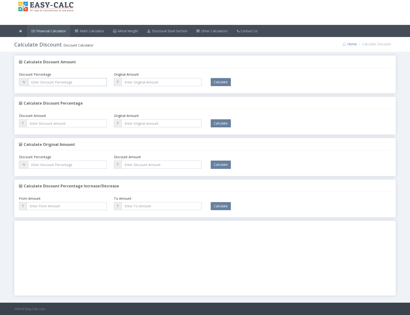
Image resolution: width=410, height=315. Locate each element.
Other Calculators (214, 31)
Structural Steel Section (169, 31)
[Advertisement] (236, 13)
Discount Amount (32, 115)
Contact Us (249, 31)
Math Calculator (91, 31)
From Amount (30, 198)
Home (352, 44)
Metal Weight (127, 31)
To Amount (122, 198)
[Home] (20, 31)
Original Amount (126, 74)
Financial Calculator (50, 31)
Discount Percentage (35, 74)
